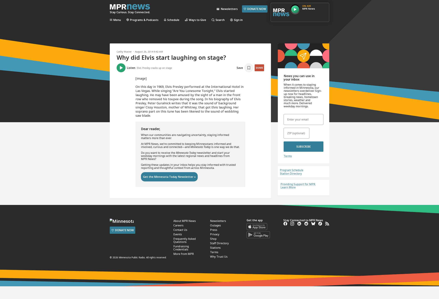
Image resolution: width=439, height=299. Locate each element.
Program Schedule (291, 170)
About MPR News (184, 221)
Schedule (173, 19)
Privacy (214, 234)
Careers (178, 225)
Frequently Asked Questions (184, 240)
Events (177, 234)
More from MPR (183, 254)
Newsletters (218, 221)
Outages (215, 225)
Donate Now (255, 9)
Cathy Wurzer (124, 51)
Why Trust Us (219, 256)
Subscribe (303, 146)
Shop (213, 239)
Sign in (238, 19)
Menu (117, 19)
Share (259, 67)
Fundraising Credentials (181, 247)
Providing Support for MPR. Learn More (298, 185)
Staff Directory (219, 243)
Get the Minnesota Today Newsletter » (169, 177)
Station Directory (291, 173)
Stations (215, 248)
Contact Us (180, 230)
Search (220, 19)
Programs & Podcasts (144, 19)
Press (213, 230)
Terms (288, 156)
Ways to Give (197, 19)
